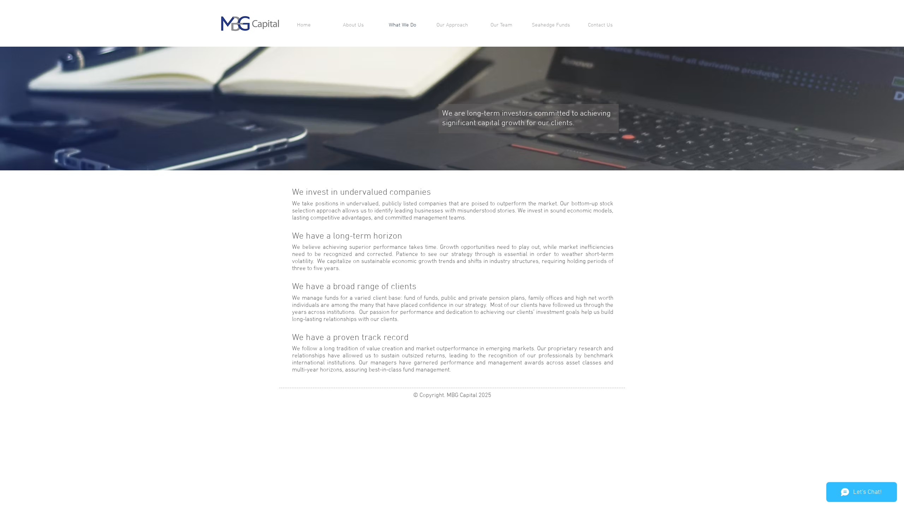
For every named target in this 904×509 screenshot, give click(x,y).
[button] (551, 25)
